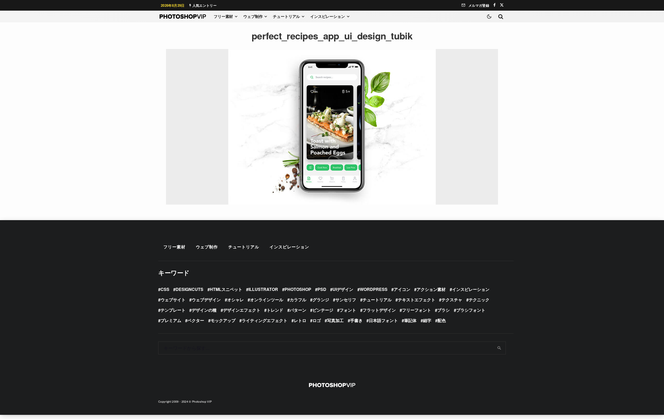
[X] (502, 5)
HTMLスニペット (226, 289)
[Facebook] (494, 5)
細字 (427, 320)
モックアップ (223, 320)
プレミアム (171, 320)
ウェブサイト (173, 300)
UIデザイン (343, 289)
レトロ (300, 320)
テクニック (479, 300)
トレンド (275, 310)
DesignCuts (189, 289)
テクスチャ (451, 300)
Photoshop (298, 289)
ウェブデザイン (206, 300)
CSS (165, 289)
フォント (348, 310)
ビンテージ (323, 310)
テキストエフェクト (416, 300)
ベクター (196, 320)
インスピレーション (327, 16)
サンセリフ (345, 300)
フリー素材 (223, 16)
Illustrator (263, 289)
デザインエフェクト (241, 310)
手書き (356, 320)
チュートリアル (286, 16)
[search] (499, 348)
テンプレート (173, 310)
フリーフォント (416, 310)
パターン (298, 310)
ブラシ (443, 310)
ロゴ (317, 320)
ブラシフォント (470, 310)
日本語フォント (383, 320)
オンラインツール (266, 300)
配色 (442, 320)
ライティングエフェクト (264, 320)
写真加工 (335, 320)
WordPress (374, 289)
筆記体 (410, 320)
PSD (321, 289)
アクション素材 (431, 289)
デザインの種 (204, 310)
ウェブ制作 (252, 16)
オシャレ (235, 300)
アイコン (402, 289)
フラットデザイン (379, 310)
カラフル (298, 300)
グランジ (321, 300)
